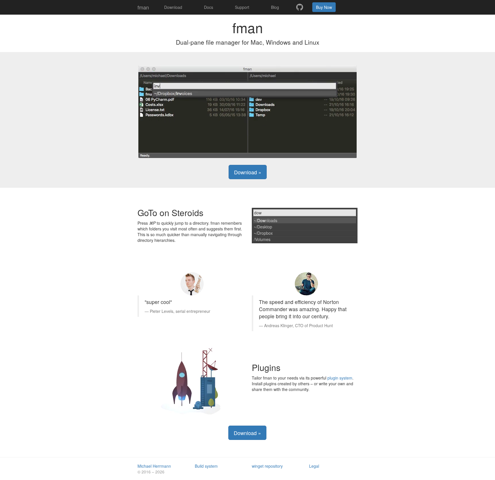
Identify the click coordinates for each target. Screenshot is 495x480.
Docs (208, 7)
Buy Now (324, 7)
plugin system (339, 378)
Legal (314, 466)
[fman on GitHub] (300, 7)
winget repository (267, 466)
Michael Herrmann (154, 466)
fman (143, 7)
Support (242, 7)
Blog (275, 7)
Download (173, 7)
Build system (206, 466)
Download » (247, 172)
